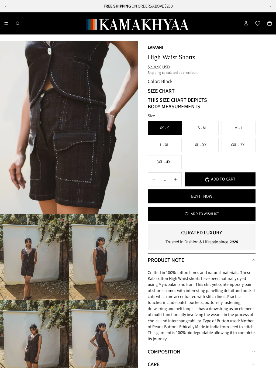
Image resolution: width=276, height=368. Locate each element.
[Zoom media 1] (69, 127)
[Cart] (269, 23)
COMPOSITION (164, 351)
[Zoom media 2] (34, 257)
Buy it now (201, 196)
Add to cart (223, 179)
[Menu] (6, 23)
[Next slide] (270, 6)
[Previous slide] (6, 6)
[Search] (18, 23)
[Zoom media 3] (103, 257)
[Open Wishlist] (258, 23)
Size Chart (161, 90)
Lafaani (155, 47)
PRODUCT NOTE (166, 259)
